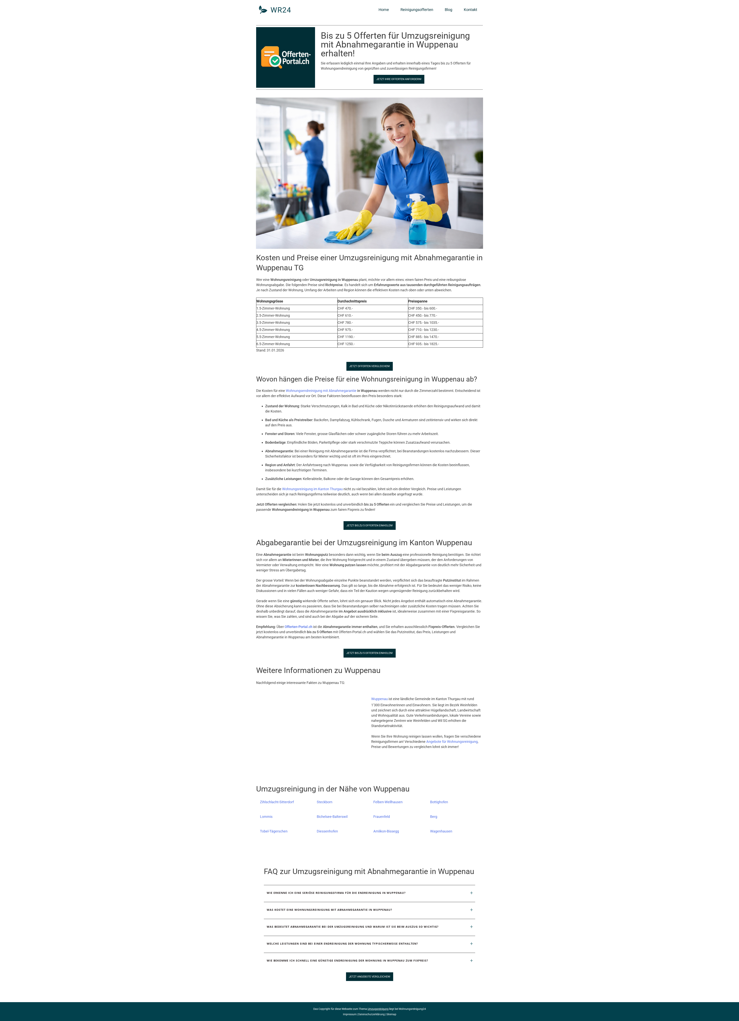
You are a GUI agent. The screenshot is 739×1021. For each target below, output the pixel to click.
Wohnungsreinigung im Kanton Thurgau (312, 489)
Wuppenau (379, 699)
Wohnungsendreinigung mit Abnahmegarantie (321, 391)
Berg (433, 817)
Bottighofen (439, 802)
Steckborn (324, 802)
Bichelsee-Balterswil (332, 817)
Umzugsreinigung (378, 1008)
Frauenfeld (381, 817)
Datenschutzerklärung (371, 1014)
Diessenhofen (327, 831)
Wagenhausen (441, 831)
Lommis (266, 817)
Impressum (349, 1014)
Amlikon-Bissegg (386, 831)
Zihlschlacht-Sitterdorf (277, 802)
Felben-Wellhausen (388, 802)
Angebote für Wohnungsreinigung (452, 742)
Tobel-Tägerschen (274, 831)
